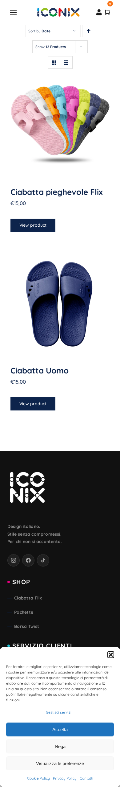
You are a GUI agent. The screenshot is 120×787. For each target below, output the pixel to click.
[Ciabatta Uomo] (60, 301)
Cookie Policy (38, 778)
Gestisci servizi (58, 712)
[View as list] (66, 62)
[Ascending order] (89, 31)
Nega (60, 746)
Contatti (86, 778)
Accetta (60, 729)
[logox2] (58, 9)
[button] (111, 655)
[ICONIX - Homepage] (27, 488)
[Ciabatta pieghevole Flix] (60, 123)
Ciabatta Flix (28, 598)
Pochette (23, 612)
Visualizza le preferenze (60, 763)
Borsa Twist (26, 626)
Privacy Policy (65, 778)
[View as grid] (54, 62)
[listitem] (13, 560)
